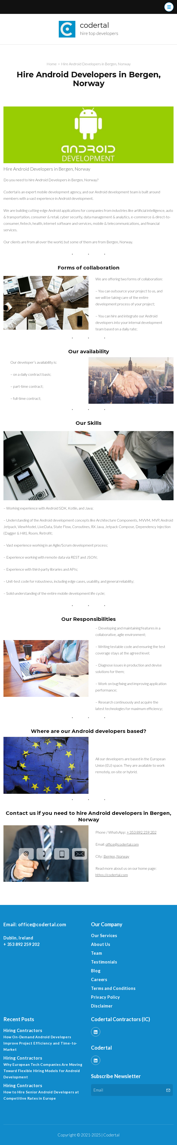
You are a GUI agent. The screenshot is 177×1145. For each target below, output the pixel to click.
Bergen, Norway (116, 856)
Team (96, 953)
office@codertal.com (122, 844)
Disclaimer (101, 1005)
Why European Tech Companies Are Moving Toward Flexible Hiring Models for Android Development (42, 1070)
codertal (94, 25)
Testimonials (104, 961)
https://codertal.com (111, 875)
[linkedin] (95, 1031)
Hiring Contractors (22, 1030)
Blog (95, 970)
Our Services (104, 935)
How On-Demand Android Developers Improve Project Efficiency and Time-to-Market (40, 1043)
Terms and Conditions (113, 988)
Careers (99, 979)
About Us (100, 944)
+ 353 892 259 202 (141, 832)
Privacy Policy (105, 997)
